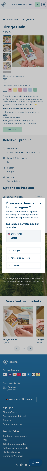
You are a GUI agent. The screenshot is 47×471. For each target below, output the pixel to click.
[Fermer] (39, 203)
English (14, 237)
